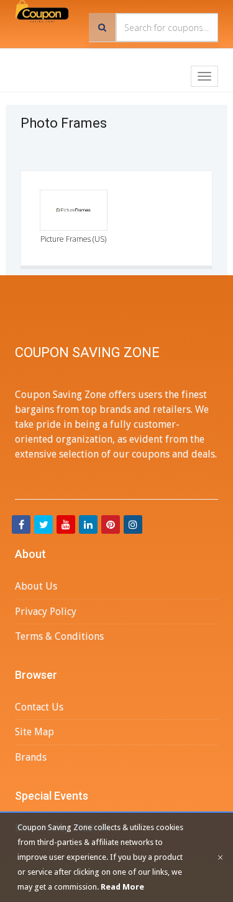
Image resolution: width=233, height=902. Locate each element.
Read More (122, 886)
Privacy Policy (45, 611)
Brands (31, 757)
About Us (36, 586)
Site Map (34, 732)
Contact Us (39, 707)
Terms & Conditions (59, 636)
